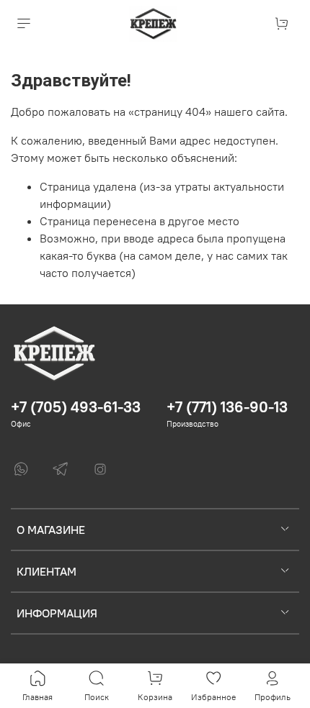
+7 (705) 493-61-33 (76, 407)
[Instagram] (100, 469)
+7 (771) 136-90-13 (227, 407)
